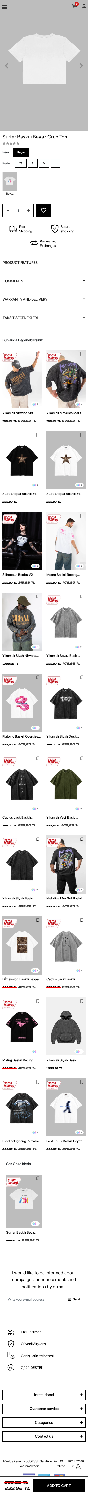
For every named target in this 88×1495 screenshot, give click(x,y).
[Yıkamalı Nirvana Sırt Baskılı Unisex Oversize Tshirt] (22, 379)
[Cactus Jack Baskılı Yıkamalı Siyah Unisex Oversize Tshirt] (22, 783)
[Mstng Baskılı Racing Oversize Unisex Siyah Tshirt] (22, 1026)
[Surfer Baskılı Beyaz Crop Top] (24, 1201)
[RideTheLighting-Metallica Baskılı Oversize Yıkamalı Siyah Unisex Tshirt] (22, 1107)
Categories (44, 1422)
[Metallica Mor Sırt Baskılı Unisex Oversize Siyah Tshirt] (66, 864)
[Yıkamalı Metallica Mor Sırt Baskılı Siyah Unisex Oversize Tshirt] (66, 379)
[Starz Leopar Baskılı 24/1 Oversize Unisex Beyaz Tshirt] (66, 460)
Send (76, 1299)
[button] (6, 65)
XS (21, 163)
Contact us (44, 1436)
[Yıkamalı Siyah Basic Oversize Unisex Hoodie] (66, 1026)
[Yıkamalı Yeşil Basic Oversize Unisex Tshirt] (66, 783)
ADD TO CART (59, 1485)
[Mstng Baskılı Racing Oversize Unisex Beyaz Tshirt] (66, 541)
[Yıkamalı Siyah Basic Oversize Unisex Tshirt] (22, 864)
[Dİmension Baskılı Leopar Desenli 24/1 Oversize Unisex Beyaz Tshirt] (22, 945)
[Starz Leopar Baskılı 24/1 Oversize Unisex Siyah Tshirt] (22, 460)
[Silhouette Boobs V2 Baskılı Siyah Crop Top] (22, 541)
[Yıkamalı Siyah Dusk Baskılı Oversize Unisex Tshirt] (66, 703)
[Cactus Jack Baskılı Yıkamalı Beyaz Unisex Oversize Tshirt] (66, 945)
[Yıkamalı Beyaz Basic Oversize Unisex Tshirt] (66, 622)
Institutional (44, 1394)
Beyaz (21, 152)
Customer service (44, 1408)
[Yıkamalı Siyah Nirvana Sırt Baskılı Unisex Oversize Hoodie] (22, 622)
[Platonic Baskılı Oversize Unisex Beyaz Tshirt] (22, 703)
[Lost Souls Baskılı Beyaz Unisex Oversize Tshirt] (66, 1107)
